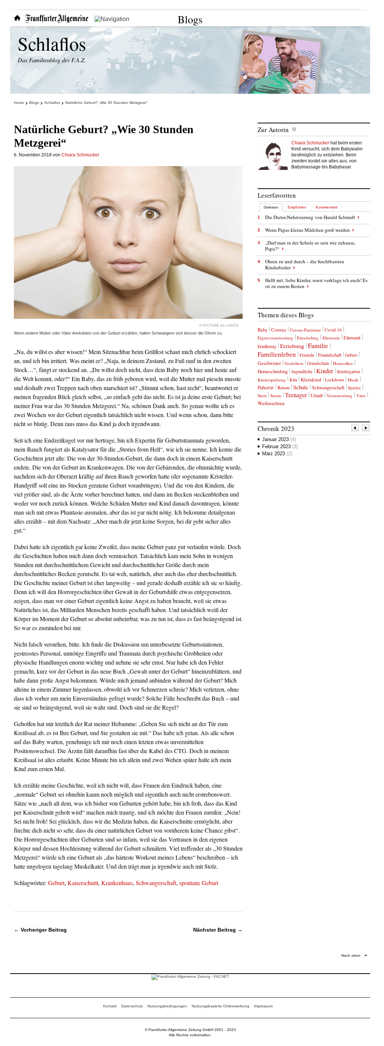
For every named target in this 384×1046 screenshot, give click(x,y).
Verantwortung (339, 395)
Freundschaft (329, 355)
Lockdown (334, 380)
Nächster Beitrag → (218, 930)
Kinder (324, 370)
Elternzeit (352, 338)
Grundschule (318, 363)
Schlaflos (52, 43)
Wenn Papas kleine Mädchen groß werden (307, 230)
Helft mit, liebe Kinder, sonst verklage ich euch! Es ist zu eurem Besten (316, 283)
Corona (278, 329)
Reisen (284, 387)
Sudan (275, 395)
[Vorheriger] (355, 429)
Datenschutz (132, 1006)
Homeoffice (343, 363)
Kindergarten (348, 371)
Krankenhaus (117, 883)
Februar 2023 (280, 446)
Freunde (307, 355)
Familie (318, 345)
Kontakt (110, 1006)
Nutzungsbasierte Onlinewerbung (220, 1006)
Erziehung (292, 346)
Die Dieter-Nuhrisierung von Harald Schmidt (310, 217)
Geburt (56, 883)
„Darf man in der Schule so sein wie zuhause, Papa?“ (310, 245)
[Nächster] (366, 429)
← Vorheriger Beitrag (40, 930)
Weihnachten (271, 403)
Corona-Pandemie (305, 330)
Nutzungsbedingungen (167, 1006)
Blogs (190, 19)
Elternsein (331, 338)
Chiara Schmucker (80, 155)
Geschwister (269, 363)
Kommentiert (327, 207)
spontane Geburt (198, 883)
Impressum (263, 1006)
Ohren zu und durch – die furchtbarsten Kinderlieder (304, 264)
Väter (361, 395)
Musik (353, 380)
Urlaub (316, 395)
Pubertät (266, 387)
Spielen (354, 387)
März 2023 (277, 453)
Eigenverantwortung (275, 338)
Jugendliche (301, 371)
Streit (262, 395)
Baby (262, 330)
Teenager (296, 395)
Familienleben (277, 354)
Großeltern (294, 363)
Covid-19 (333, 330)
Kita (293, 380)
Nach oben (350, 955)
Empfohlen (297, 207)
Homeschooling (273, 371)
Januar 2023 (279, 439)
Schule (300, 387)
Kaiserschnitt (83, 883)
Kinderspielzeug (272, 380)
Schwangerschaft (156, 883)
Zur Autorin (273, 129)
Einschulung (308, 338)
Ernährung (267, 346)
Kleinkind (311, 379)
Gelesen (271, 207)
